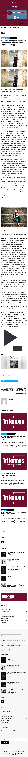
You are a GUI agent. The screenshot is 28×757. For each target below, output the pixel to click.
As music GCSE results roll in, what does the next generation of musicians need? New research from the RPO (16, 585)
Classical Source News (6, 614)
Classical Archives (5, 609)
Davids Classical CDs (6, 618)
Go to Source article (6, 375)
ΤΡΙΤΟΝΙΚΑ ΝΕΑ (4, 625)
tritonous (4, 439)
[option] (17, 27)
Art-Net (9, 753)
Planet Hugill (4, 620)
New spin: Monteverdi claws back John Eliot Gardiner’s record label (13, 436)
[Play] (15, 17)
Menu (24, 24)
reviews (15, 380)
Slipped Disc (3, 434)
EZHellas (17, 753)
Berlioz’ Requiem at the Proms (13, 27)
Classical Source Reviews (7, 616)
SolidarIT (14, 754)
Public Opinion (7, 751)
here (13, 308)
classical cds (4, 380)
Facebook (12, 2)
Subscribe (5, 742)
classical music (10, 380)
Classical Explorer (5, 38)
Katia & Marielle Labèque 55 (13, 559)
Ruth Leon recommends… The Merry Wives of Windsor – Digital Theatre (13, 513)
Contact (23, 0)
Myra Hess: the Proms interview (9, 475)
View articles (11, 400)
